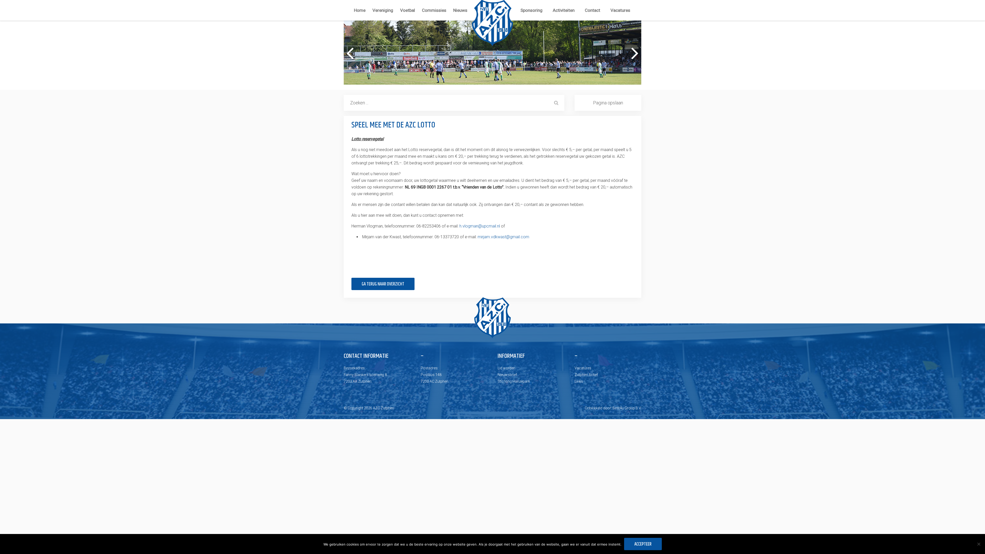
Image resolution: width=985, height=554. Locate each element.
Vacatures (620, 10)
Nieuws (460, 10)
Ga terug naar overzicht (383, 284)
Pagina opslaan (608, 102)
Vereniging (382, 10)
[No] (978, 544)
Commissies (434, 10)
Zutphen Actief (586, 375)
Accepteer (643, 544)
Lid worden (506, 368)
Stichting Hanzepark (514, 381)
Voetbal (407, 10)
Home (360, 10)
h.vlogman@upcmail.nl (479, 226)
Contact (592, 10)
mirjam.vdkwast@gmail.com (503, 236)
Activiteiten (564, 10)
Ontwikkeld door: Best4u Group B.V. (613, 408)
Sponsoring (531, 10)
